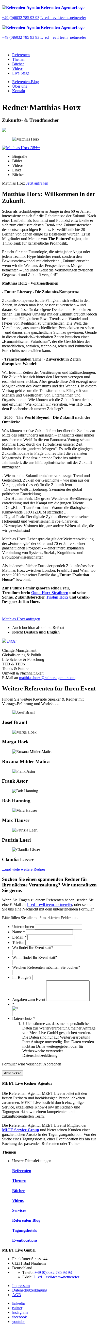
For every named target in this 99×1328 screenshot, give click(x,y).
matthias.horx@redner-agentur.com (47, 678)
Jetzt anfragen (37, 183)
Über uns (19, 86)
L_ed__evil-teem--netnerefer (63, 17)
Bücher (18, 64)
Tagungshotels (24, 1230)
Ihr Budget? (22, 977)
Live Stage (20, 73)
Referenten (21, 55)
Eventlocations (24, 1240)
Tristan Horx (57, 597)
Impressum (21, 1285)
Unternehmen (23, 926)
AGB (16, 1295)
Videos (17, 68)
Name (18, 932)
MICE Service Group (20, 1130)
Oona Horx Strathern (49, 592)
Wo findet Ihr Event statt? (32, 947)
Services (19, 1210)
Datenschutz (23, 1018)
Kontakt (18, 91)
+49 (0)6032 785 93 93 (20, 17)
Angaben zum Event (29, 999)
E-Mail (19, 937)
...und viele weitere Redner (23, 869)
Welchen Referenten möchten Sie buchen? (46, 967)
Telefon (18, 942)
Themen (18, 59)
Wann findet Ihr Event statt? (34, 957)
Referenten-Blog (25, 82)
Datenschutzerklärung (29, 1290)
